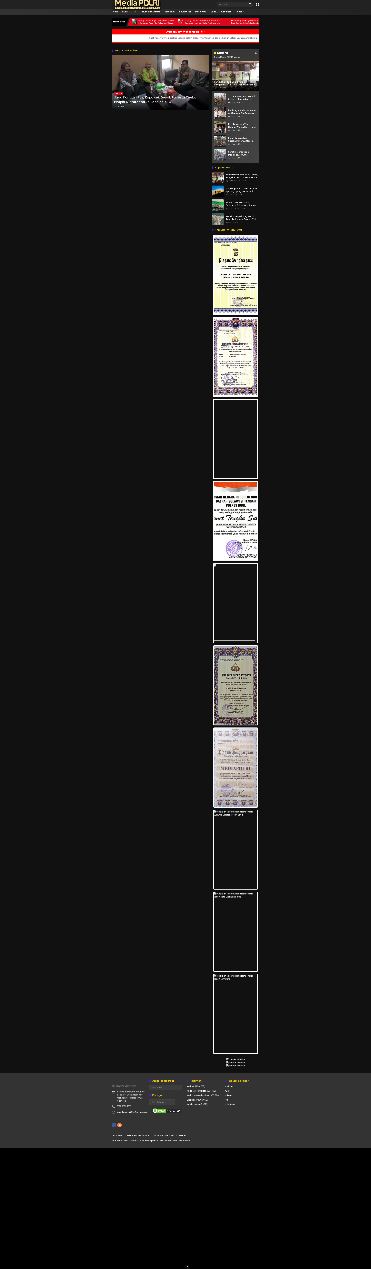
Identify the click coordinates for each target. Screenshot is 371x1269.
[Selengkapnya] (255, 52)
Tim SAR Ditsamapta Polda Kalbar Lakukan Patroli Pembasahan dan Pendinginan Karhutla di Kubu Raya (242, 98)
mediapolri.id (151, 1140)
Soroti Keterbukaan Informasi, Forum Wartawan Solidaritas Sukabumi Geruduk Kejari (241, 153)
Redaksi (190, 1086)
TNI (226, 1099)
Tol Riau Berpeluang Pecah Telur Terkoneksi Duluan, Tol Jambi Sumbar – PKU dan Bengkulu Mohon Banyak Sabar (242, 218)
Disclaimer (192, 1099)
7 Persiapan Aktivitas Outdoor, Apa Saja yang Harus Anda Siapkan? (242, 190)
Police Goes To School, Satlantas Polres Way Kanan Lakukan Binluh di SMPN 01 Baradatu (241, 204)
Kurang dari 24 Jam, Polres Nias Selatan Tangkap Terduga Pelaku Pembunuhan (147, 21)
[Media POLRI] (137, 4)
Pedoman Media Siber (198, 1095)
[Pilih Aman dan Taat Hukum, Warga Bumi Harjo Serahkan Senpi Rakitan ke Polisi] (220, 127)
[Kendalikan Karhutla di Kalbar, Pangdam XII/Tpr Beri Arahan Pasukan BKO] (218, 177)
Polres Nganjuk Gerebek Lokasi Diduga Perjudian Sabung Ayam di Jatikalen (238, 21)
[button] (250, 4)
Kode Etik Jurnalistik (196, 1090)
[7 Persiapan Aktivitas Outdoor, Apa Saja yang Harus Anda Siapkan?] (218, 191)
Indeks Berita (193, 1104)
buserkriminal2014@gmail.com (132, 1112)
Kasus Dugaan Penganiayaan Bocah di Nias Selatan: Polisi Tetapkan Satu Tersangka (193, 21)
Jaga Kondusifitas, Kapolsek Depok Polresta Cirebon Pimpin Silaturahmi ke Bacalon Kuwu (156, 99)
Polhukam (230, 1104)
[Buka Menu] (257, 4)
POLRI (227, 1090)
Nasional (118, 94)
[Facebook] (114, 1125)
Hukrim (228, 1095)
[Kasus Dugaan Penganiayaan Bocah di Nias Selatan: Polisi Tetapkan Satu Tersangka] (171, 21)
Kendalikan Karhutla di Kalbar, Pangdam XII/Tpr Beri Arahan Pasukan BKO (242, 176)
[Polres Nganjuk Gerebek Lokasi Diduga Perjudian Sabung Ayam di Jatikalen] (218, 21)
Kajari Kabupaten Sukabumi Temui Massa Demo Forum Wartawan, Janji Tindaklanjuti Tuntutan (241, 139)
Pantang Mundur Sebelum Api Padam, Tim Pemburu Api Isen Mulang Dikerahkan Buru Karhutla (241, 112)
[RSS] (119, 1125)
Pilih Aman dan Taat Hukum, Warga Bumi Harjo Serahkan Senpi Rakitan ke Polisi (242, 125)
